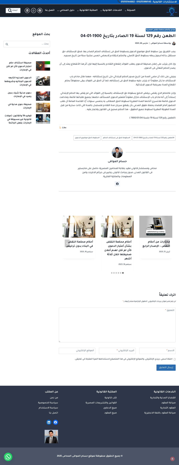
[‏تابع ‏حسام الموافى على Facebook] (117, 183)
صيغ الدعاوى (110, 408)
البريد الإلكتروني (125, 350)
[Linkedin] (27, 10)
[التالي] (67, 243)
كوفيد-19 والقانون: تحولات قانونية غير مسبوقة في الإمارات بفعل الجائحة (18, 119)
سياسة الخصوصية (48, 403)
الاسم (170, 350)
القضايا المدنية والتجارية (163, 398)
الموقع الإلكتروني (85, 350)
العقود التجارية (168, 408)
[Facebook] (39, 10)
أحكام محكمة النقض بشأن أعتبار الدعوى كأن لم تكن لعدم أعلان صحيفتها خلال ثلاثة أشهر (117, 250)
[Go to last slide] (167, 243)
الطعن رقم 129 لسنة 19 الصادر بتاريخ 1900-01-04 (154, 138)
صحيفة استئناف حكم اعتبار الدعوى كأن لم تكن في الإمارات (18, 66)
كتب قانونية (111, 398)
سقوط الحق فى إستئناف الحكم (116, 138)
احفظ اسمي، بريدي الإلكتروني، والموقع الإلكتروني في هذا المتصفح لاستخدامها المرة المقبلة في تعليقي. (123, 359)
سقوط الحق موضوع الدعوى (87, 138)
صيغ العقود (110, 413)
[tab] (123, 273)
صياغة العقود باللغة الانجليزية (160, 413)
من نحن (54, 398)
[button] (8, 457)
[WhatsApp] (33, 10)
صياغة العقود (168, 403)
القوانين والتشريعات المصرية (101, 403)
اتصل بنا (50, 10)
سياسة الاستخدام (48, 408)
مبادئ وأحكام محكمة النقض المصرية (160, 30)
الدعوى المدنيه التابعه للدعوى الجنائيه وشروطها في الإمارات (17, 81)
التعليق (169, 310)
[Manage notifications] (172, 459)
